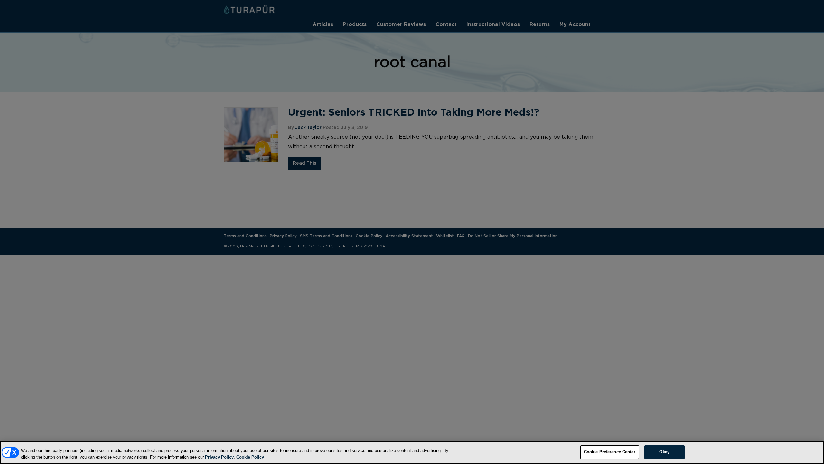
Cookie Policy (250, 457)
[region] (412, 452)
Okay (664, 452)
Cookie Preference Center (609, 452)
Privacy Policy (219, 457)
